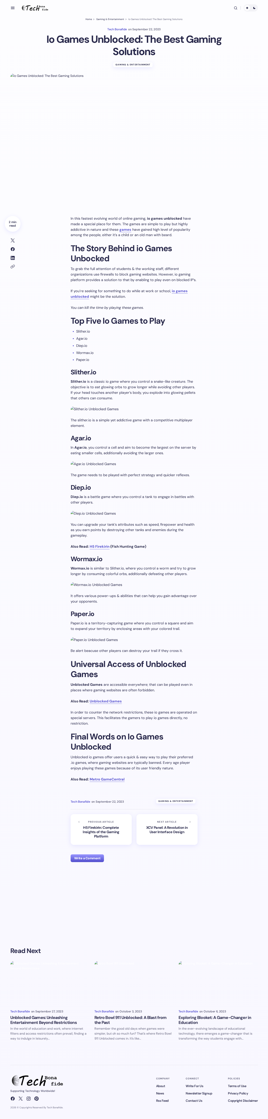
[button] (12, 8)
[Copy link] (12, 266)
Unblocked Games (106, 701)
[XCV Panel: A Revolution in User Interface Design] (167, 829)
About (160, 1086)
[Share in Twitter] (12, 240)
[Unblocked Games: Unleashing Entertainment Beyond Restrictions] (50, 983)
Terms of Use (237, 1086)
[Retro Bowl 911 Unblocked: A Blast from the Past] (134, 983)
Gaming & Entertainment (110, 19)
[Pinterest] (36, 1099)
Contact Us (194, 1101)
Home (88, 19)
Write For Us (194, 1086)
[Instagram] (29, 1099)
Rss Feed (162, 1101)
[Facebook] (13, 1099)
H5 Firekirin (100, 546)
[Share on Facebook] (12, 249)
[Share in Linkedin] (12, 258)
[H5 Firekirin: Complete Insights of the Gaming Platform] (101, 829)
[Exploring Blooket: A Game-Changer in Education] (218, 983)
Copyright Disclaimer (243, 1101)
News (160, 1093)
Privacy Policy (238, 1093)
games (125, 229)
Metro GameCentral (107, 779)
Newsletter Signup (199, 1093)
